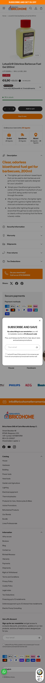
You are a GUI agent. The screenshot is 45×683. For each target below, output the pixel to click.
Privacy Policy (16, 354)
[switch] (40, 679)
